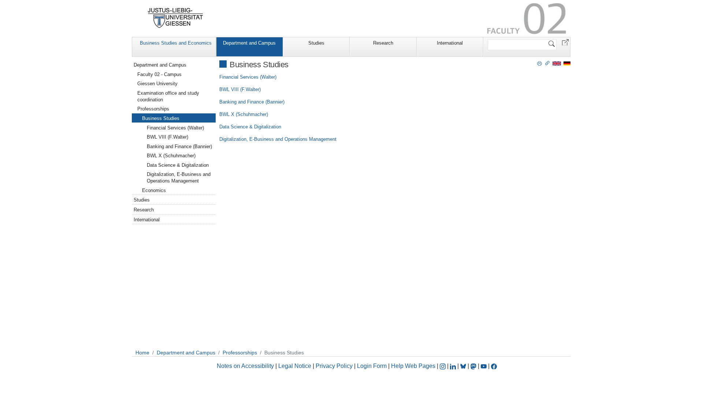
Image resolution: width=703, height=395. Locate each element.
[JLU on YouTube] (484, 366)
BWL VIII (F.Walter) (240, 89)
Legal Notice (294, 366)
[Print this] (539, 63)
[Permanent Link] (547, 63)
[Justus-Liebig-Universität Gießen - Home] (175, 18)
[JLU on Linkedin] (453, 366)
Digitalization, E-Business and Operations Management (277, 139)
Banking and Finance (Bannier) (251, 102)
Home (142, 353)
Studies (316, 43)
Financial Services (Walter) (247, 77)
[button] (565, 42)
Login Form (372, 366)
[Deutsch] (566, 63)
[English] (557, 63)
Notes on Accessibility (246, 366)
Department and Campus (249, 43)
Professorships (153, 109)
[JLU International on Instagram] (443, 366)
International (450, 43)
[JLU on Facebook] (494, 366)
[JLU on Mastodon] (474, 366)
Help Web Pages (413, 366)
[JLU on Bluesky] (464, 366)
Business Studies (160, 118)
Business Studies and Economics (176, 43)
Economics (154, 190)
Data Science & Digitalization (250, 126)
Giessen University (157, 83)
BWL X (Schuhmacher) (243, 114)
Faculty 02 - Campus (159, 74)
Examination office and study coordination (168, 96)
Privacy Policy (334, 366)
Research (383, 43)
